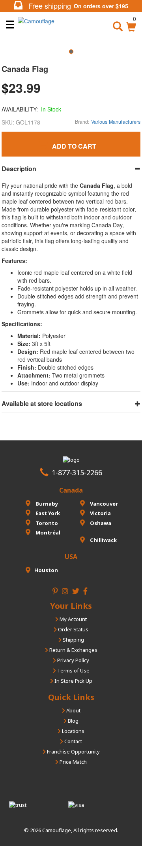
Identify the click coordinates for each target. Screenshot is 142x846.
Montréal (47, 532)
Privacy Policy (72, 660)
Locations (72, 731)
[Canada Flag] (71, 54)
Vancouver (103, 503)
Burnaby (46, 503)
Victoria (100, 513)
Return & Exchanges (72, 649)
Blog (72, 720)
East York (47, 513)
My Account (72, 619)
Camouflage (56, 830)
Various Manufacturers (115, 121)
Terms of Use (73, 670)
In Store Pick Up (72, 680)
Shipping (73, 639)
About (72, 710)
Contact (72, 741)
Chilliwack (103, 540)
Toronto (46, 523)
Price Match (72, 761)
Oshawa (100, 523)
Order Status (72, 629)
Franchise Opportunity (73, 751)
